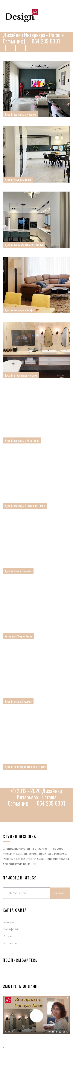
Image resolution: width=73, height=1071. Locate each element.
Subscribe (60, 893)
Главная (8, 922)
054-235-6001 (45, 41)
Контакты (10, 943)
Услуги (7, 936)
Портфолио (11, 929)
